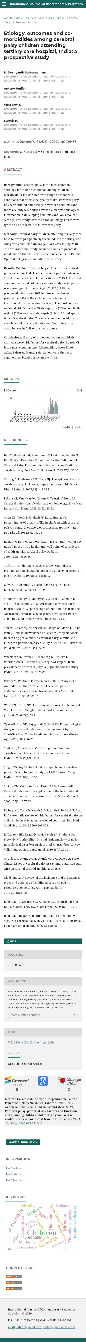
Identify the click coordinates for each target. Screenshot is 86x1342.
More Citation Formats (25, 1014)
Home (8, 18)
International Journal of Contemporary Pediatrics (46, 4)
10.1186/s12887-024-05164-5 (23, 1123)
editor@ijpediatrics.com (59, 1327)
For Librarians (15, 1180)
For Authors (13, 1174)
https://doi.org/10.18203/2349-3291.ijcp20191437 (43, 142)
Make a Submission (23, 1142)
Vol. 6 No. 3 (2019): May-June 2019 (54, 18)
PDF (12, 941)
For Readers (13, 1168)
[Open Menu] (4, 4)
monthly (66, 427)
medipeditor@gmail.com (24, 1327)
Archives (22, 18)
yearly (78, 427)
